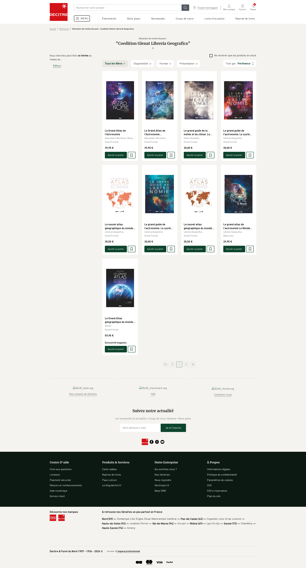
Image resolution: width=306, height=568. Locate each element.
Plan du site (213, 496)
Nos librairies (162, 474)
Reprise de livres (111, 474)
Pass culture (109, 480)
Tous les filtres (113, 63)
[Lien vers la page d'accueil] (59, 12)
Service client (57, 496)
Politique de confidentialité (222, 474)
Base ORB (160, 490)
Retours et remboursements (66, 485)
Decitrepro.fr (162, 485)
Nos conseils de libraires (83, 393)
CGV (209, 485)
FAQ (153, 393)
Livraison (55, 474)
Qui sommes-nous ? (166, 469)
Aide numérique (58, 490)
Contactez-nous (223, 394)
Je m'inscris (173, 427)
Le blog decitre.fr (111, 485)
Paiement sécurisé (60, 480)
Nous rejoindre (163, 480)
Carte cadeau (109, 469)
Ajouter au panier (116, 155)
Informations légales (218, 469)
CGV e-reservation (217, 490)
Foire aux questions (61, 469)
